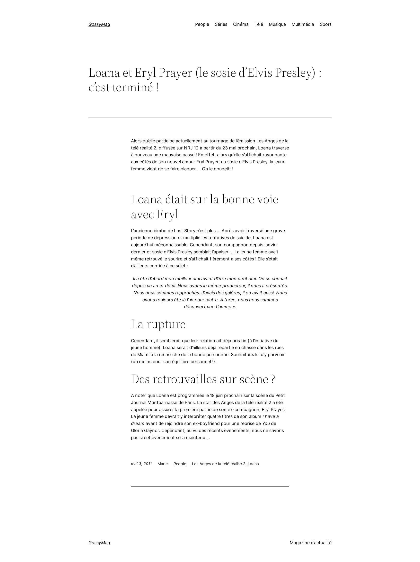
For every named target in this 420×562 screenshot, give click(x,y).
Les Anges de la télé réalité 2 (218, 463)
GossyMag (99, 24)
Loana (253, 463)
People (180, 463)
